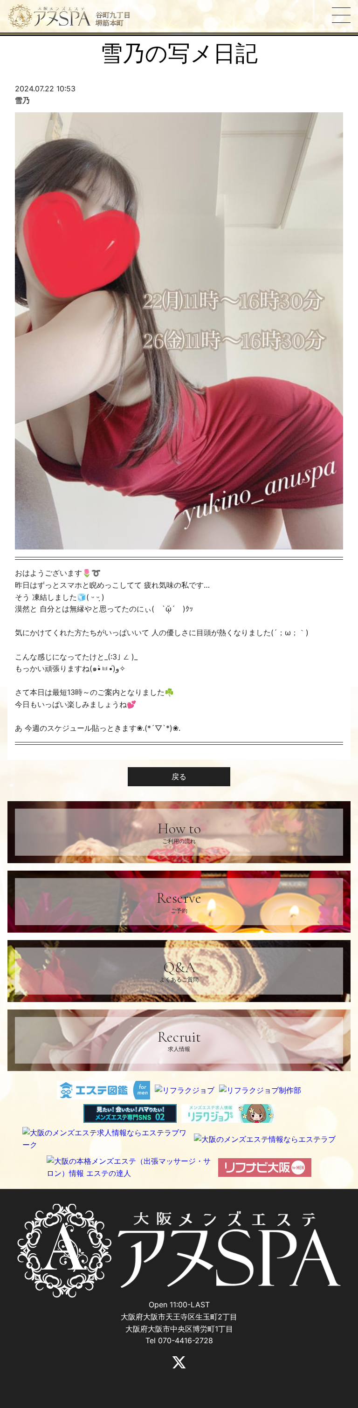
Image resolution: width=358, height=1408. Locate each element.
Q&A (179, 970)
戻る (179, 776)
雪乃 (22, 100)
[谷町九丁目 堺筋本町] (49, 17)
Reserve (179, 901)
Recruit (179, 1040)
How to (179, 831)
